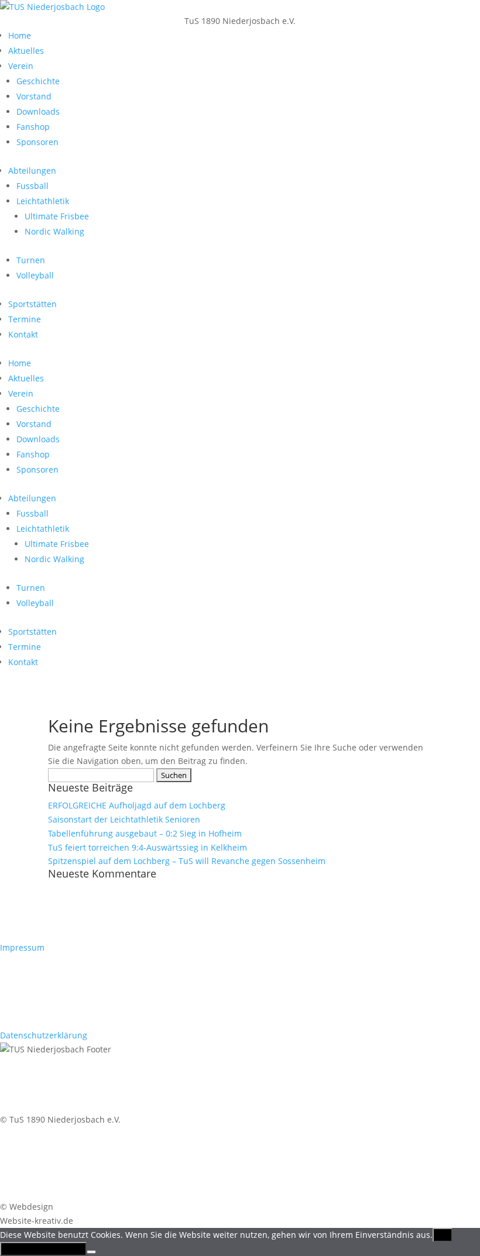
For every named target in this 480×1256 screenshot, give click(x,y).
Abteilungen (32, 170)
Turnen (30, 260)
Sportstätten (32, 303)
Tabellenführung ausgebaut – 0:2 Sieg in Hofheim (145, 833)
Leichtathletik (42, 201)
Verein (20, 65)
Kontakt (23, 334)
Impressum (22, 947)
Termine (24, 319)
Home (19, 35)
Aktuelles (26, 50)
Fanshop (33, 126)
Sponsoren (37, 141)
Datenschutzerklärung (43, 1035)
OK (442, 1235)
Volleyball (35, 275)
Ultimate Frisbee (57, 216)
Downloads (38, 111)
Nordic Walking (54, 231)
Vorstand (34, 96)
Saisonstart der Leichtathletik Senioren (124, 819)
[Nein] (91, 1252)
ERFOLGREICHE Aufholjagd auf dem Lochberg (136, 805)
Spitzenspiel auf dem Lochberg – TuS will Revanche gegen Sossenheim (186, 860)
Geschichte (38, 81)
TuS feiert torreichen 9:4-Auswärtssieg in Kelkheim (147, 847)
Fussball (32, 185)
